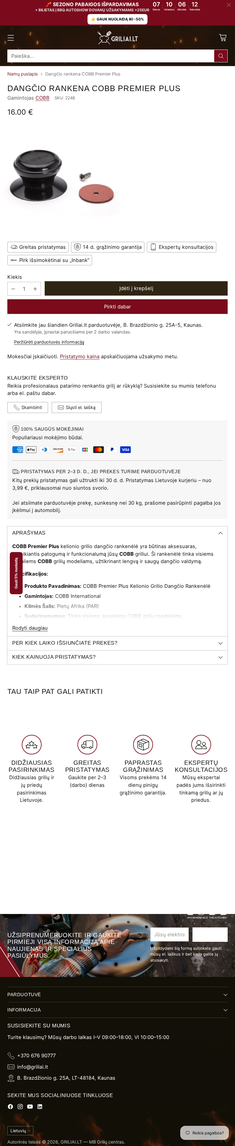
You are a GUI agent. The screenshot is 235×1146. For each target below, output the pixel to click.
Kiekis (14, 277)
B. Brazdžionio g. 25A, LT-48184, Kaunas (66, 1078)
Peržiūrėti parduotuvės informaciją (49, 342)
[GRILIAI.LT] (117, 37)
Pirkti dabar (117, 307)
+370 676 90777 (36, 1055)
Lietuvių (18, 1130)
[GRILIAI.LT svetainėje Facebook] (10, 1107)
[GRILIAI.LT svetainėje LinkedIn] (39, 1107)
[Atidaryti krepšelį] (222, 37)
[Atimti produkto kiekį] (13, 288)
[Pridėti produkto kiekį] (35, 288)
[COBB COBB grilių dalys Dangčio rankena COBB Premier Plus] (117, 178)
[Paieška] (221, 56)
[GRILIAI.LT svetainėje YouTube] (30, 1107)
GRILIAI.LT (71, 1142)
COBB (42, 98)
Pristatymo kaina (79, 356)
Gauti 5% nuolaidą (16, 573)
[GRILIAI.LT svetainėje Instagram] (20, 1107)
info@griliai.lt (32, 1067)
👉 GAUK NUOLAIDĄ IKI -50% (117, 19)
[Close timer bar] (228, 4)
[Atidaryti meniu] (10, 37)
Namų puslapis (22, 74)
